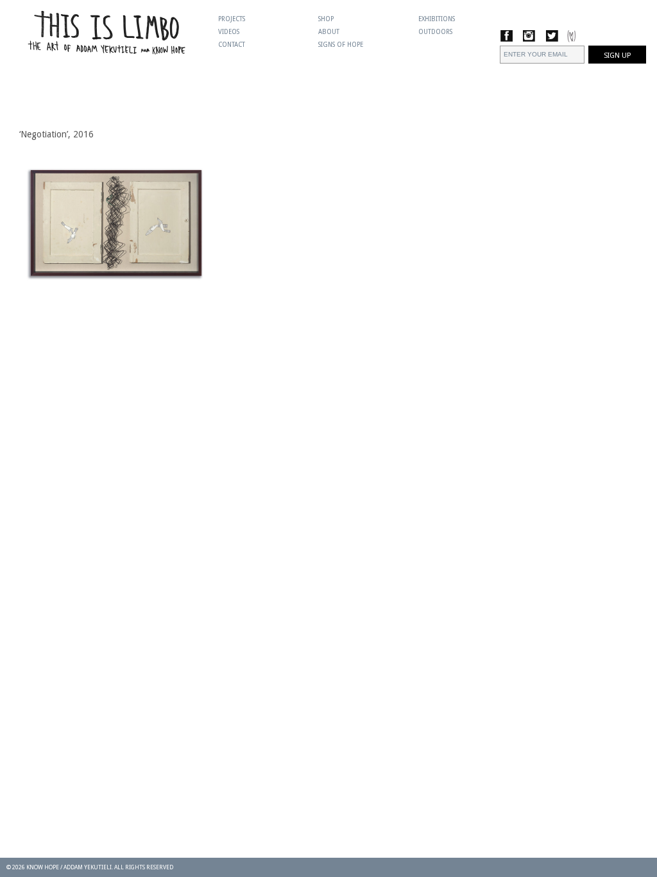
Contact (231, 44)
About (328, 31)
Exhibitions (436, 18)
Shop (326, 18)
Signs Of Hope (340, 44)
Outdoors (435, 31)
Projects (231, 18)
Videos (228, 31)
